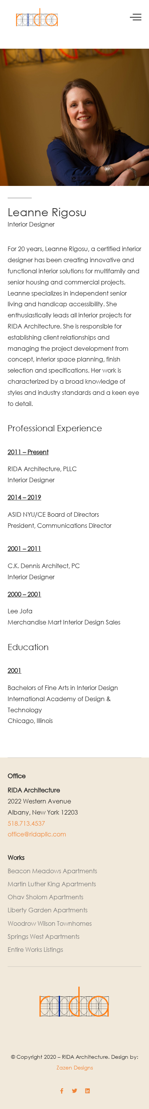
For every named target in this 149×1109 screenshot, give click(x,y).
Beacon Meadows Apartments (52, 871)
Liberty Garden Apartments (47, 910)
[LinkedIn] (87, 1091)
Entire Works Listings (35, 949)
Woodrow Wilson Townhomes (50, 923)
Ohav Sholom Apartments (45, 897)
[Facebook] (61, 1091)
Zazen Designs (75, 1067)
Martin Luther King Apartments (52, 884)
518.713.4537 (26, 823)
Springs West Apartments (43, 936)
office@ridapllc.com (37, 834)
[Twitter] (74, 1091)
